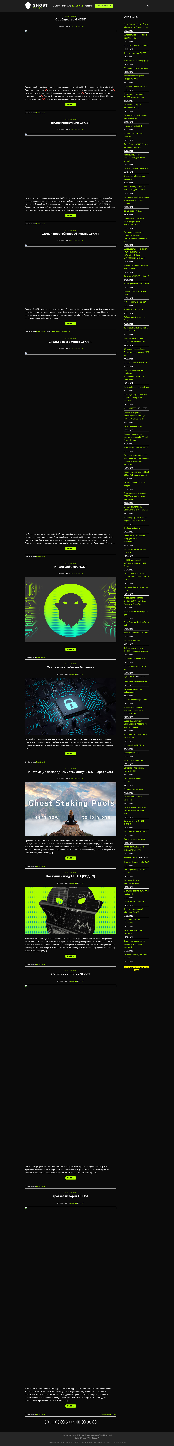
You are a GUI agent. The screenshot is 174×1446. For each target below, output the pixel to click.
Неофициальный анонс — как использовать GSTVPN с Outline (136, 200)
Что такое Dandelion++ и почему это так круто (134, 848)
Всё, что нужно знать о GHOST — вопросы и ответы (136, 649)
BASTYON (64, 1442)
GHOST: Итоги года (132, 640)
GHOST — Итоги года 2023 (135, 363)
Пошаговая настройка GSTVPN (133, 135)
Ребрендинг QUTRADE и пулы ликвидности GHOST (135, 188)
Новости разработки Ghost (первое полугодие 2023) (135, 519)
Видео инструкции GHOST (70, 122)
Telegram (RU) (53, 1442)
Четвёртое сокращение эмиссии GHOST (134, 77)
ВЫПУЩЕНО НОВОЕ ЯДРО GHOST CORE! (136, 329)
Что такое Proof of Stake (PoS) (136, 862)
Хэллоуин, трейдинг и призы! (136, 45)
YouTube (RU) (90, 1442)
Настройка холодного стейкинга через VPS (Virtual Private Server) (136, 437)
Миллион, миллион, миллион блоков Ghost (136, 267)
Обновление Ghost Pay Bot (135, 658)
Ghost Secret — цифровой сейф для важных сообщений (134, 538)
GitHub (123, 1442)
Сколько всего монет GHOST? (71, 341)
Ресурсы (89, 6)
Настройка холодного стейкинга (133, 931)
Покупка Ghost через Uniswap (136, 387)
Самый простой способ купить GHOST (70, 233)
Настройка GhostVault (133, 426)
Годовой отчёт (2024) (133, 126)
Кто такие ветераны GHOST (136, 901)
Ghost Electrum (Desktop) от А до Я (136, 623)
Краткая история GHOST (70, 1196)
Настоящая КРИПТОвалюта (136, 168)
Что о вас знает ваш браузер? (136, 60)
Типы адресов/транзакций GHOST (135, 871)
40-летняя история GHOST (70, 974)
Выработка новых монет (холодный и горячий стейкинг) (134, 944)
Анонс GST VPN (130, 408)
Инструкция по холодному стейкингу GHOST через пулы (70, 772)
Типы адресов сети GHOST (135, 681)
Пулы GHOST (130, 677)
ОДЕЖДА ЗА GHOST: (87, 1438)
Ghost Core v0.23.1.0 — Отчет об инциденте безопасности (136, 25)
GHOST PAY (101, 1442)
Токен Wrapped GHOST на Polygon (135, 484)
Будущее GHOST (131, 857)
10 (89, 1422)
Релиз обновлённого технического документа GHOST (134, 158)
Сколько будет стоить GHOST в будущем (136, 892)
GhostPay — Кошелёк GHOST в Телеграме (136, 736)
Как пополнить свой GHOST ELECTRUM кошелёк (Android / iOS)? (136, 576)
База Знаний (70, 16)
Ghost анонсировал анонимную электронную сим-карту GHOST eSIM (134, 416)
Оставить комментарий (108, 1414)
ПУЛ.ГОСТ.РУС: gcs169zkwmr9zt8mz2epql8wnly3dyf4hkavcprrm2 (87, 1435)
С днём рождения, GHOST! (135, 86)
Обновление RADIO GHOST (136, 68)
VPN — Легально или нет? (135, 302)
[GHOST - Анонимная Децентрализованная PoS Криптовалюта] (37, 6)
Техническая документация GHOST (135, 956)
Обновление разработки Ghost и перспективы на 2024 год (136, 352)
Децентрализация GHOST (135, 53)
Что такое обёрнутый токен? (136, 447)
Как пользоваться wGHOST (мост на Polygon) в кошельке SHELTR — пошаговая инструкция (136, 459)
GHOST (81, 26)
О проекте (66, 6)
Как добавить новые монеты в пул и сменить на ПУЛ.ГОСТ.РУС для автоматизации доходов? (136, 253)
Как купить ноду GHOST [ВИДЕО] (70, 876)
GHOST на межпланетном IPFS (135, 667)
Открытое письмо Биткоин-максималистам (135, 116)
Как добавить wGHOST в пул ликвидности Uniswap (136, 145)
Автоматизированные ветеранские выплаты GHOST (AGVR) (133, 710)
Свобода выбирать (132, 528)
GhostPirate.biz (64, 332)
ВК (83, 1442)
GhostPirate (55, 332)
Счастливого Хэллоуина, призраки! (134, 177)
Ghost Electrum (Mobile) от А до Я (136, 613)
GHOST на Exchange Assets (135, 699)
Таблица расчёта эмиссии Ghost (135, 318)
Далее (70, 104)
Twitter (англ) (113, 1442)
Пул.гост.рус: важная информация (133, 690)
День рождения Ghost (133, 211)
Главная (56, 6)
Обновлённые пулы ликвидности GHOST (133, 106)
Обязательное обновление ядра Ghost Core (135, 36)
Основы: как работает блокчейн (70, 667)
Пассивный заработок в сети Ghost (136, 588)
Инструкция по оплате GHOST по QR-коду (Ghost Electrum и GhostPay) (135, 601)
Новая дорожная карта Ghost (136, 283)
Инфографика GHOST (70, 566)
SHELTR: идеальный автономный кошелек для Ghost (135, 563)
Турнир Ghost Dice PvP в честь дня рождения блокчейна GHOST (134, 221)
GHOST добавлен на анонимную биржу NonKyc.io (136, 508)
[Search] (148, 6)
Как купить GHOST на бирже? (136, 276)
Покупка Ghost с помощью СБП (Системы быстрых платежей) (135, 496)
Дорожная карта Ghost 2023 (136, 633)
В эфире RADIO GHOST (134, 309)
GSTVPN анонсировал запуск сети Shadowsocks (134, 339)
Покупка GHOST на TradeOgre (132, 921)
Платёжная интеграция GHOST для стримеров (134, 95)
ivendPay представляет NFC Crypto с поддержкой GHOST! (136, 397)
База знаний (77, 6)
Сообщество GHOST (70, 19)
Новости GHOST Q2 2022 (135, 745)
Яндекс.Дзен (74, 1442)
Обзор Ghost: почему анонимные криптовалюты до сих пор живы (135, 724)
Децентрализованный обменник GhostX (133, 910)
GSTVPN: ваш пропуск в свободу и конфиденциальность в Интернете (134, 374)
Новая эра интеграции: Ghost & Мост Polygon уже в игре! (136, 473)
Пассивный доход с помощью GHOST (132, 881)
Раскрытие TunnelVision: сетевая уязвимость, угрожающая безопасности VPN (135, 236)
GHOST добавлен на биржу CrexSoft (135, 550)
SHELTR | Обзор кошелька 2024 (135, 292)
